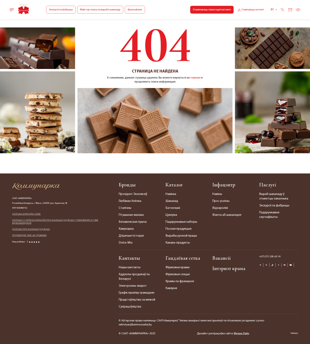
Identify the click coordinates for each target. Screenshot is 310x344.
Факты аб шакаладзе (227, 215)
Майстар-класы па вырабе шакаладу (100, 9)
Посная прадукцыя (178, 228)
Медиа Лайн (241, 333)
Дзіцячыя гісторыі (131, 235)
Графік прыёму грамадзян (136, 292)
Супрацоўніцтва (130, 306)
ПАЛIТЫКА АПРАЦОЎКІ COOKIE (26, 214)
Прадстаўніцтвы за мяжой (137, 299)
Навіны (217, 194)
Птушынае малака (131, 215)
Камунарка (126, 228)
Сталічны (125, 208)
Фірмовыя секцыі (177, 274)
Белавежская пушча (133, 222)
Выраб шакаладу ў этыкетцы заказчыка (273, 196)
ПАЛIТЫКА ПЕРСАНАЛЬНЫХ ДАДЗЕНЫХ (31, 229)
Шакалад (171, 201)
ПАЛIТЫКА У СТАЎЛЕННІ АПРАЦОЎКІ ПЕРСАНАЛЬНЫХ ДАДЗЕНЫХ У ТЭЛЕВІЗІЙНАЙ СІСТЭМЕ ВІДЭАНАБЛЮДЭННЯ (55, 221)
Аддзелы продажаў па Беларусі (134, 277)
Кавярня (171, 288)
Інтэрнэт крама (228, 268)
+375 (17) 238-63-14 (270, 256)
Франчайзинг (135, 9)
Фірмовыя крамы (177, 267)
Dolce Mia (125, 242)
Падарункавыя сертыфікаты (269, 215)
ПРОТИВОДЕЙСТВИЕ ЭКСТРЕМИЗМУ (29, 235)
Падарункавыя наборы (181, 222)
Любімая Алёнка (130, 201)
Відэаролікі (220, 208)
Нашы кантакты (129, 267)
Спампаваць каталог (252, 9)
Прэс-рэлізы (220, 201)
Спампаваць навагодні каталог (212, 9)
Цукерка (171, 215)
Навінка (170, 194)
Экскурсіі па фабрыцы (61, 9)
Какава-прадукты (177, 242)
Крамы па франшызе (179, 281)
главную (195, 77)
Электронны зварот (133, 285)
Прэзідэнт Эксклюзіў (133, 194)
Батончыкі (172, 208)
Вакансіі (221, 258)
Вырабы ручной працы (181, 235)
